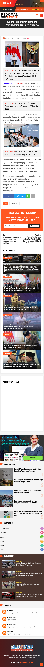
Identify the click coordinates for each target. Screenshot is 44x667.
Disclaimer (22, 658)
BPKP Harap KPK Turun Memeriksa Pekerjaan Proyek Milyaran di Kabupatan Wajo (28, 480)
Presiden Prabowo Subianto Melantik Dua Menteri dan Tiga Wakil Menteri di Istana (20, 347)
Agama (2, 537)
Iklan (1, 550)
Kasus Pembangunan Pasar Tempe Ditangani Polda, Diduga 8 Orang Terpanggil (28, 491)
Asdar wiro (10, 632)
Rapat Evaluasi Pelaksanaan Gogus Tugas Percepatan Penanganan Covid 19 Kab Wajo (26, 502)
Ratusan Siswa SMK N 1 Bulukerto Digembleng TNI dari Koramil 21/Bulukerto (28, 564)
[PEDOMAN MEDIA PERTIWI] (22, 651)
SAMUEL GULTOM (11, 618)
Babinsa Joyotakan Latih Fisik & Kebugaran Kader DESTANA (28, 585)
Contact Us (14, 655)
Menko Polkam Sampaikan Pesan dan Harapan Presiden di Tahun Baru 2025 (22, 106)
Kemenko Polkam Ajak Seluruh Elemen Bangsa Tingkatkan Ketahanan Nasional (18, 328)
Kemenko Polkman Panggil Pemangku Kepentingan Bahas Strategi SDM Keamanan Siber (20, 308)
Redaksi (6, 655)
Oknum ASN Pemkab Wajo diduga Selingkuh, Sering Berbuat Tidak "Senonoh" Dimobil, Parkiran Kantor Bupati (28, 513)
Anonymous (10, 611)
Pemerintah (14, 204)
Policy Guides (13, 658)
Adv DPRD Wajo (4, 528)
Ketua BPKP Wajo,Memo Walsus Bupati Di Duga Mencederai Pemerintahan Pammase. (27, 470)
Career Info (31, 658)
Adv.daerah (3, 532)
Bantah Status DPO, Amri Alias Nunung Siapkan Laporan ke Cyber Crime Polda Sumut (29, 595)
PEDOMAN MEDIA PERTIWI (26, 662)
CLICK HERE (32, 457)
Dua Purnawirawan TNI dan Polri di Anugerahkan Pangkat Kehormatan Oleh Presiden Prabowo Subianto (22, 366)
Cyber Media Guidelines (32, 655)
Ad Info (21, 655)
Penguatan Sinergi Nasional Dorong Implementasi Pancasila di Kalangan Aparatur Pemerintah (19, 289)
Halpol (2, 545)
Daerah (2, 541)
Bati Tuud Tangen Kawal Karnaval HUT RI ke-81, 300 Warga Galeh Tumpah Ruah (29, 574)
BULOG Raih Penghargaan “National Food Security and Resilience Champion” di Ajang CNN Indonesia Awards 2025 (21, 269)
